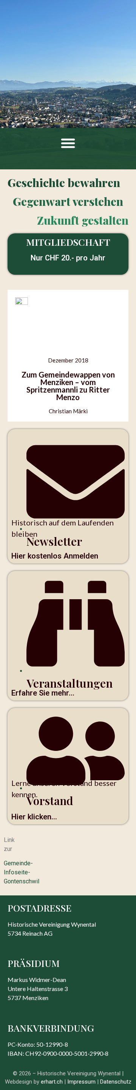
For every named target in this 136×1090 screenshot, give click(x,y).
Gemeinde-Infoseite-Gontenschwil (21, 872)
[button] (68, 143)
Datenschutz (115, 1081)
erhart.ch (52, 1081)
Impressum (81, 1081)
